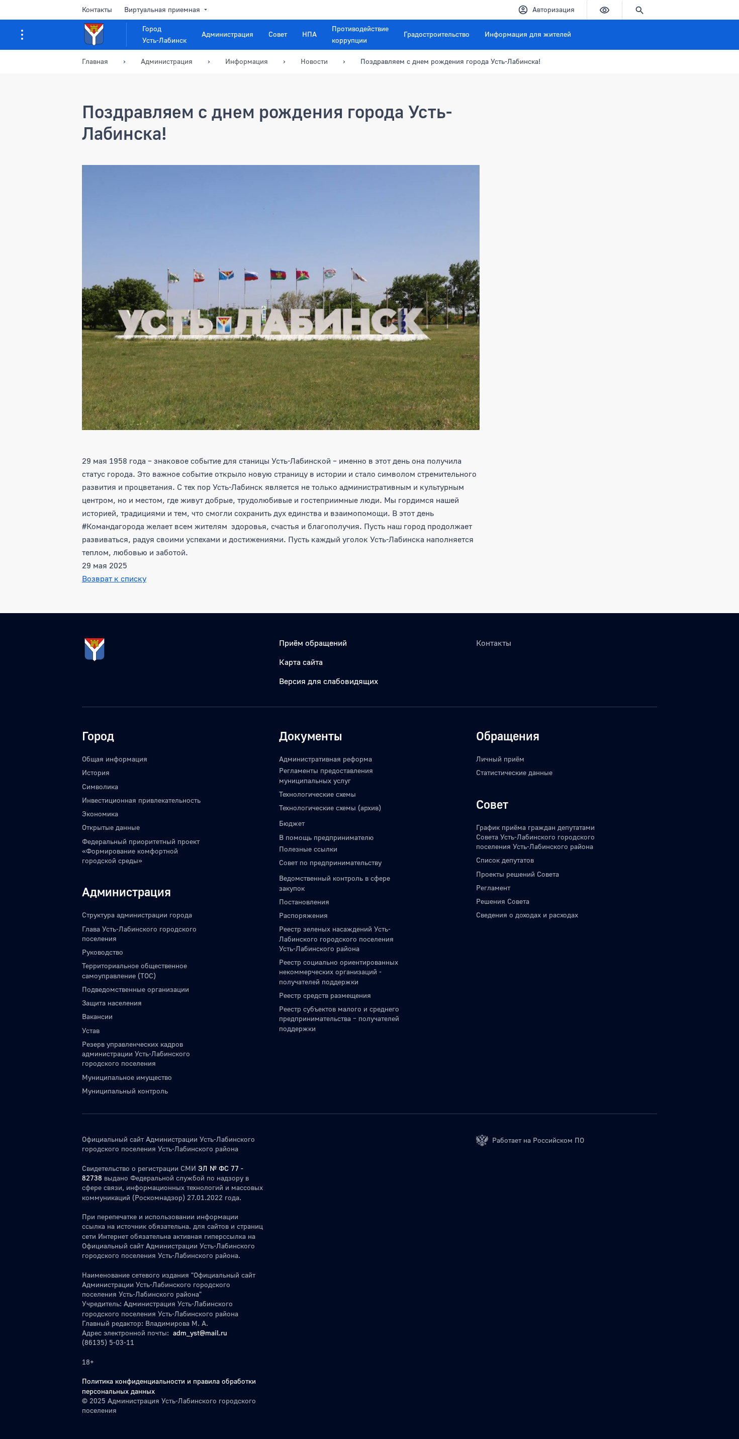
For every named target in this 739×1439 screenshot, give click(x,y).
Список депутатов (505, 860)
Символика (100, 786)
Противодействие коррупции (360, 34)
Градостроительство (437, 34)
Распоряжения (303, 915)
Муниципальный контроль (125, 1090)
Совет (277, 34)
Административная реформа (325, 758)
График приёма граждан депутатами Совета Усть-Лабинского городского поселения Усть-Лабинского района (535, 837)
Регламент (493, 887)
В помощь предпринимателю (326, 837)
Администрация (227, 34)
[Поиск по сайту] (639, 10)
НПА (309, 34)
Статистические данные (514, 772)
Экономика (100, 813)
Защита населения (112, 1002)
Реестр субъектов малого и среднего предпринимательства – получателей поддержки (339, 1018)
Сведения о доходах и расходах (527, 914)
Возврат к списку (114, 578)
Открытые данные (111, 827)
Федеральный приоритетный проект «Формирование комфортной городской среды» (141, 851)
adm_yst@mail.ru (200, 1332)
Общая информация (114, 758)
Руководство (102, 952)
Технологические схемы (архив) (330, 807)
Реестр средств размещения (325, 995)
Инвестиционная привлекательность (141, 800)
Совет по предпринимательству (330, 862)
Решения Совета (502, 901)
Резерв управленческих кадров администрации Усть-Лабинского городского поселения (136, 1054)
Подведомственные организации (135, 989)
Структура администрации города (137, 914)
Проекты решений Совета (517, 874)
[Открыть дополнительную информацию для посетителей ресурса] (22, 35)
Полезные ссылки (308, 848)
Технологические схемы (317, 794)
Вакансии (97, 1016)
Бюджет (292, 823)
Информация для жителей (528, 34)
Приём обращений (313, 643)
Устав (91, 1030)
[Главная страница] (104, 35)
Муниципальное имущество (127, 1077)
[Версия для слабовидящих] (604, 10)
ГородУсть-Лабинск (164, 34)
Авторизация (553, 9)
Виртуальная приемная (162, 9)
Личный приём (500, 758)
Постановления (304, 901)
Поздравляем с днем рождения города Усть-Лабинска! (450, 61)
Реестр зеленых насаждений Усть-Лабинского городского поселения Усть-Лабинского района (336, 938)
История (96, 772)
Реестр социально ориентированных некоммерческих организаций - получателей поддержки (338, 972)
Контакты (97, 9)
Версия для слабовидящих (328, 681)
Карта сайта (301, 662)
